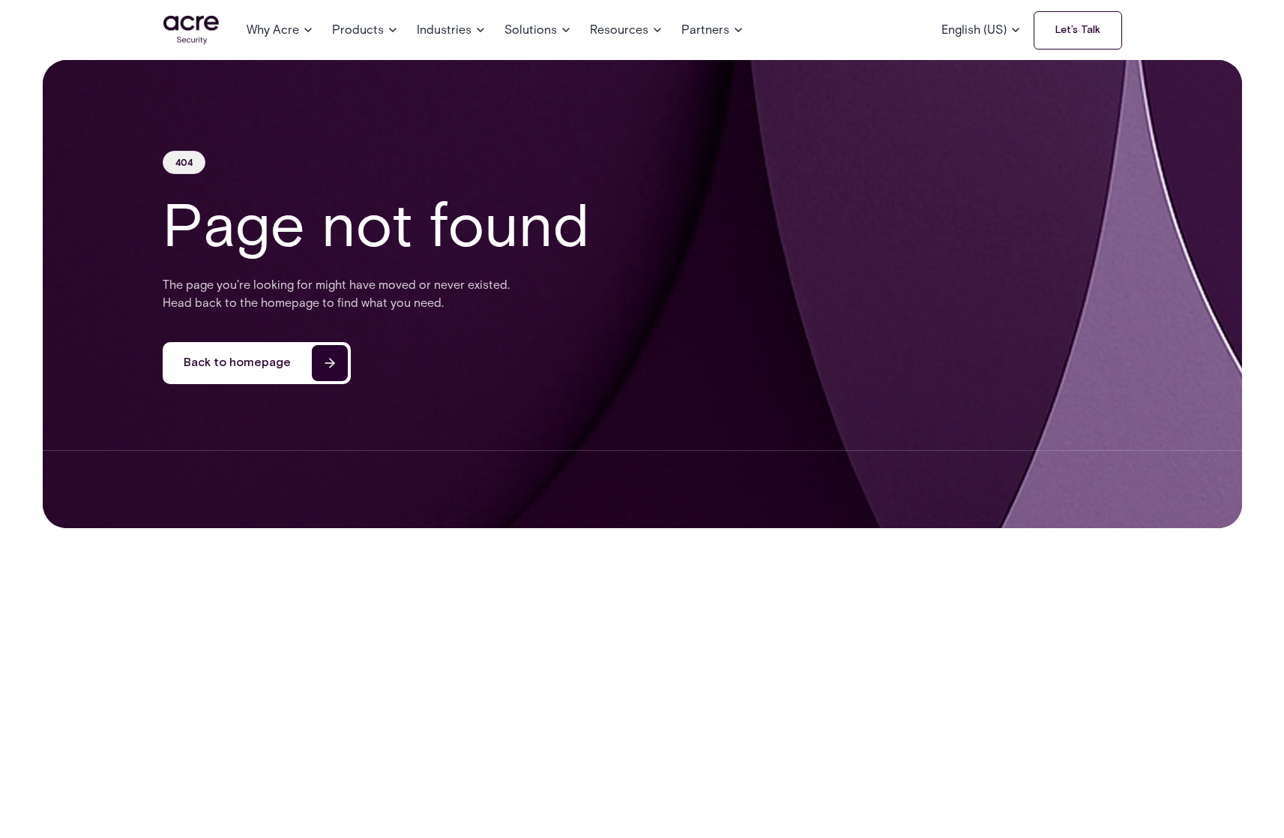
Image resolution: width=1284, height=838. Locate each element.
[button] (280, 30)
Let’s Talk (1077, 30)
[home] (191, 30)
